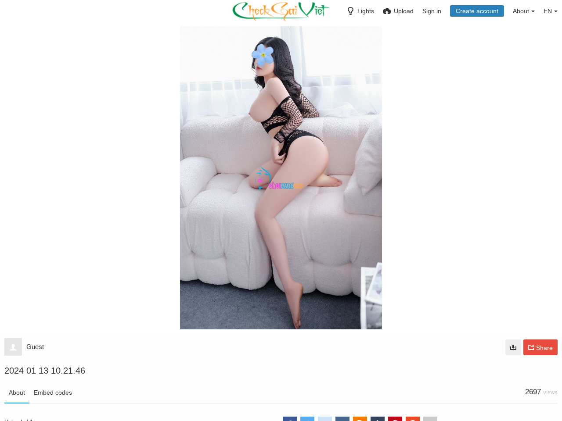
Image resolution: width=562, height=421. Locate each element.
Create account (477, 10)
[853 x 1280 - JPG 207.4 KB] (513, 347)
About (17, 392)
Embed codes (53, 392)
